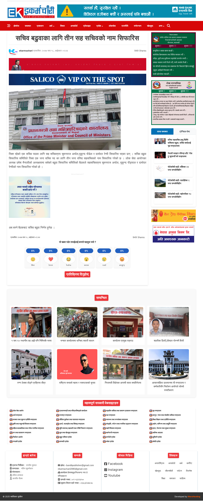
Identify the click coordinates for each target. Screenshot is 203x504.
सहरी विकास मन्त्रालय (113, 428)
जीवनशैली (169, 471)
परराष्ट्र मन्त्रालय (65, 415)
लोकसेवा (112, 25)
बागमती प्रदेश (64, 441)
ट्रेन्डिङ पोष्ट (185, 131)
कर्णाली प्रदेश (110, 437)
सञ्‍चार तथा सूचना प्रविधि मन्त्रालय (25, 419)
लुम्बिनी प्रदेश (157, 437)
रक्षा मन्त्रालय (110, 415)
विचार (62, 25)
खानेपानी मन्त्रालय (112, 432)
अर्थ (50, 25)
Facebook (115, 464)
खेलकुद (150, 25)
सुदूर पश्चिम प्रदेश (65, 437)
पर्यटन (179, 471)
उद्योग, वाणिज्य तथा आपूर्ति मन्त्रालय (165, 423)
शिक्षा (163, 478)
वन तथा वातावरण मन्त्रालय (22, 432)
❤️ (50, 259)
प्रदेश (98, 25)
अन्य (160, 25)
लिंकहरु (173, 455)
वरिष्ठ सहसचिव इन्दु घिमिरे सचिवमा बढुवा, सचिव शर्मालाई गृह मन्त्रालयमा (179, 142)
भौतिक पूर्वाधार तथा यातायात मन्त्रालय (72, 419)
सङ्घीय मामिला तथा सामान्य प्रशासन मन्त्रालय (121, 410)
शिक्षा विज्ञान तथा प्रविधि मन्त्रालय (164, 419)
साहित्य (182, 478)
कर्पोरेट (189, 463)
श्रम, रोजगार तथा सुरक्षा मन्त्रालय (164, 428)
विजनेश (189, 471)
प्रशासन (40, 25)
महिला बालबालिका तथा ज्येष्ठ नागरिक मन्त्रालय (28, 428)
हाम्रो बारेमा (29, 455)
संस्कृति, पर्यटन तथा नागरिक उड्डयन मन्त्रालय (122, 423)
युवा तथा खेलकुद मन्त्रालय (68, 432)
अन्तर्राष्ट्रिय (159, 463)
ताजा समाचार (162, 131)
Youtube (114, 475)
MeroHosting (194, 496)
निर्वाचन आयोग (18, 437)
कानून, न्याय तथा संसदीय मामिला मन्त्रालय (167, 415)
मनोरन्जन (137, 25)
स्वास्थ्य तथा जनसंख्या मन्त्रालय (117, 419)
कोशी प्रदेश (156, 441)
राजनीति (125, 25)
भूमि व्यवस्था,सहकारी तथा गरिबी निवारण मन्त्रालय (76, 428)
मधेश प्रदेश (110, 441)
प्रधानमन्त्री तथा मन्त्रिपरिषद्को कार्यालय (73, 410)
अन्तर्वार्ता (74, 25)
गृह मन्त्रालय (157, 410)
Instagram (115, 470)
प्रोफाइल (87, 25)
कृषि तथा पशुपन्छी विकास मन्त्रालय (24, 423)
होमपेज (16, 25)
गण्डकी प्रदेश (17, 441)
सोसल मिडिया (125, 455)
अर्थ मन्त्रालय (17, 415)
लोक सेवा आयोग (18, 410)
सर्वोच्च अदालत (158, 432)
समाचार (28, 25)
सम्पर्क (77, 455)
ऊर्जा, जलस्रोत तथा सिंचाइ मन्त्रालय (71, 423)
